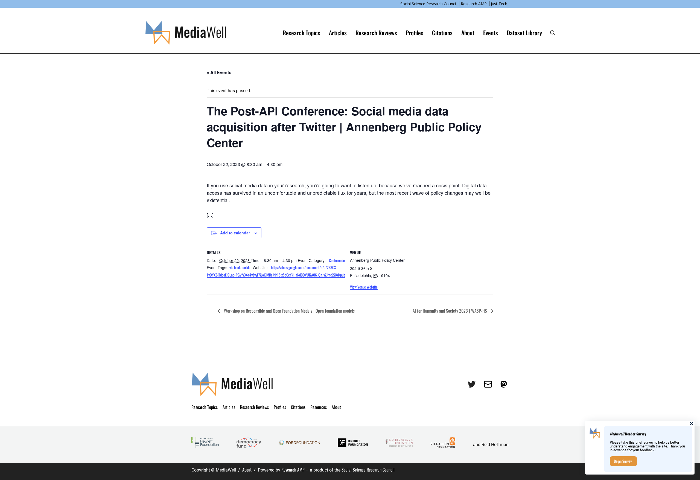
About (247, 469)
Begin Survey (623, 461)
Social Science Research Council (428, 3)
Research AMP (474, 3)
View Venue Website (364, 287)
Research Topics (301, 32)
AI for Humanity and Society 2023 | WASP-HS (450, 310)
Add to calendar (235, 232)
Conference (337, 260)
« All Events (219, 72)
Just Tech (499, 3)
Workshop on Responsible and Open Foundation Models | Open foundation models (289, 310)
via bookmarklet (240, 267)
